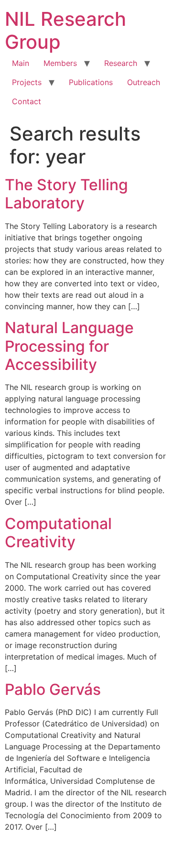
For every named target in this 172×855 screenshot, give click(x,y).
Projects (27, 82)
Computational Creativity (58, 532)
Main (20, 63)
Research (120, 63)
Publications (91, 82)
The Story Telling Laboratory (66, 193)
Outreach (143, 82)
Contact (26, 101)
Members (60, 63)
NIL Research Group (65, 30)
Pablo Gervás (53, 689)
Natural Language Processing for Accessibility (69, 346)
